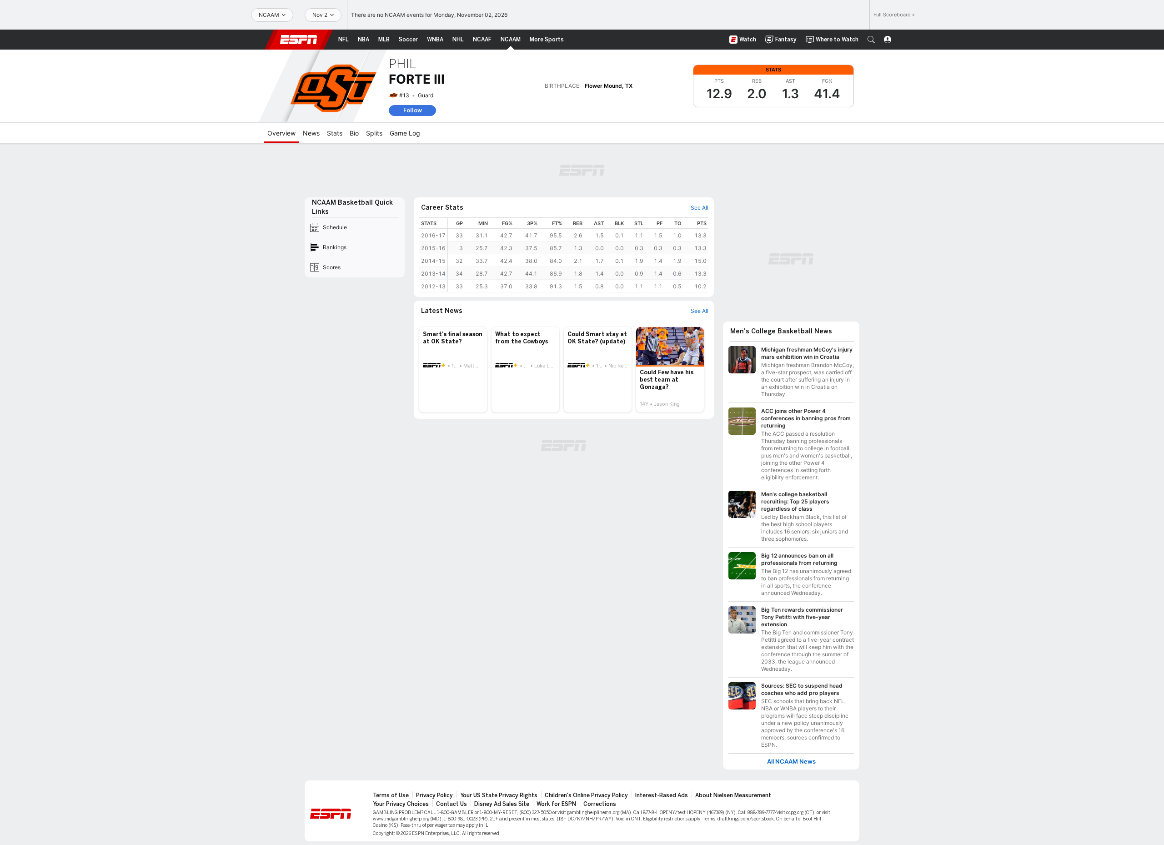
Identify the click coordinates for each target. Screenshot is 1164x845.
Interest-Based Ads (661, 795)
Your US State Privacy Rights (498, 795)
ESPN (298, 40)
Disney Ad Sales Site (501, 804)
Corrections (599, 804)
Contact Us (451, 804)
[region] (578, 254)
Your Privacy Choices (401, 804)
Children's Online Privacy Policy (586, 795)
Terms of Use (391, 795)
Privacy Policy (434, 795)
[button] (871, 39)
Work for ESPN (556, 804)
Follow (412, 110)
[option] (453, 369)
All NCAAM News (791, 761)
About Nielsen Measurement (733, 795)
